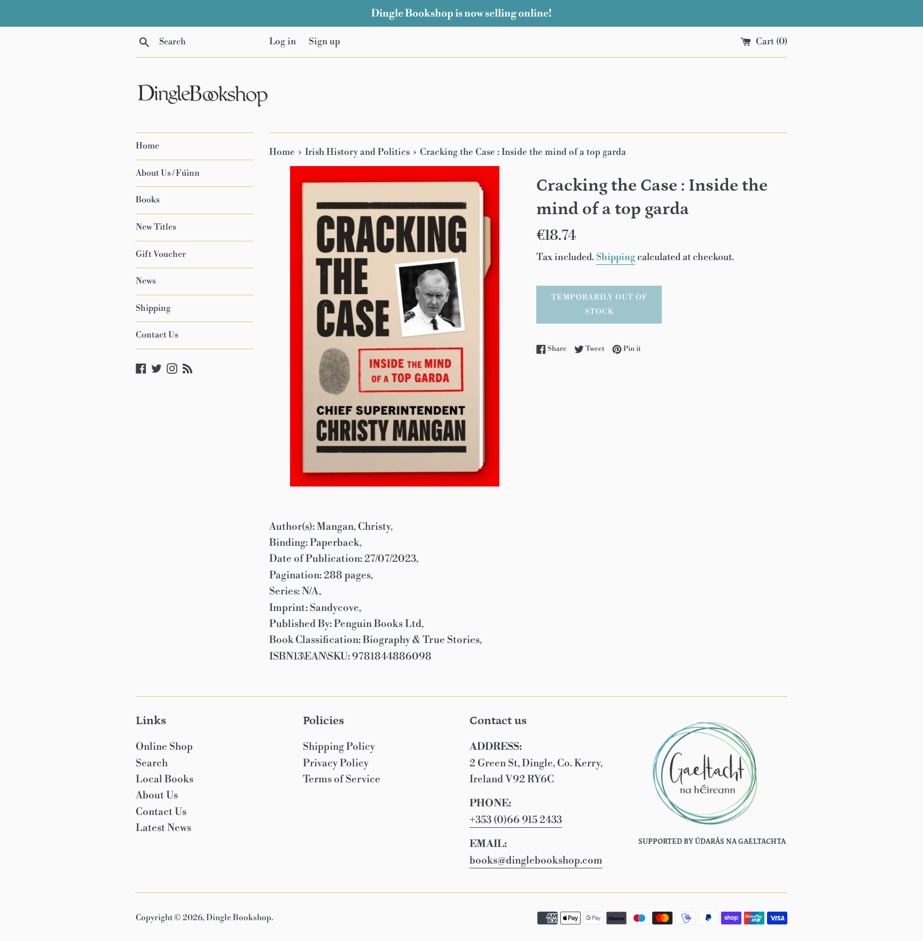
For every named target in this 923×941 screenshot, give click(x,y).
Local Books (164, 779)
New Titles (156, 227)
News (146, 281)
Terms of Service (341, 779)
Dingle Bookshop (238, 918)
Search (152, 763)
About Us (157, 795)
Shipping (153, 308)
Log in (282, 42)
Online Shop (164, 746)
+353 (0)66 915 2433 (516, 819)
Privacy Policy (336, 763)
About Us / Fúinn (168, 173)
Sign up (324, 42)
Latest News (163, 827)
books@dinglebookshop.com (536, 860)
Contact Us (157, 335)
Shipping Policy (339, 746)
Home (147, 145)
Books (148, 199)
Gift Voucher (161, 254)
